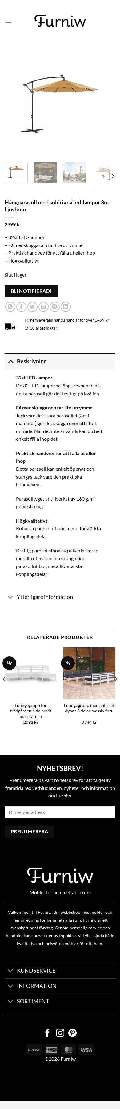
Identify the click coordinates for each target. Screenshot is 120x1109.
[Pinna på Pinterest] (55, 307)
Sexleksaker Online (62, 1082)
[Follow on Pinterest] (72, 1033)
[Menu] (8, 20)
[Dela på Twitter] (32, 307)
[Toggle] (11, 361)
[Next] (105, 102)
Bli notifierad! (31, 291)
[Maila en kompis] (43, 307)
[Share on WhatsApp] (10, 307)
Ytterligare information (45, 597)
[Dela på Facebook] (21, 307)
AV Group (30, 1082)
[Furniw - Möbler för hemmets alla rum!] (60, 20)
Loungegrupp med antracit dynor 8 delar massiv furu (89, 708)
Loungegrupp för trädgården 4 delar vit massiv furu (30, 711)
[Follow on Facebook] (47, 1033)
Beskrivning (31, 361)
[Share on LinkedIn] (66, 307)
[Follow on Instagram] (60, 1033)
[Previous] (14, 102)
